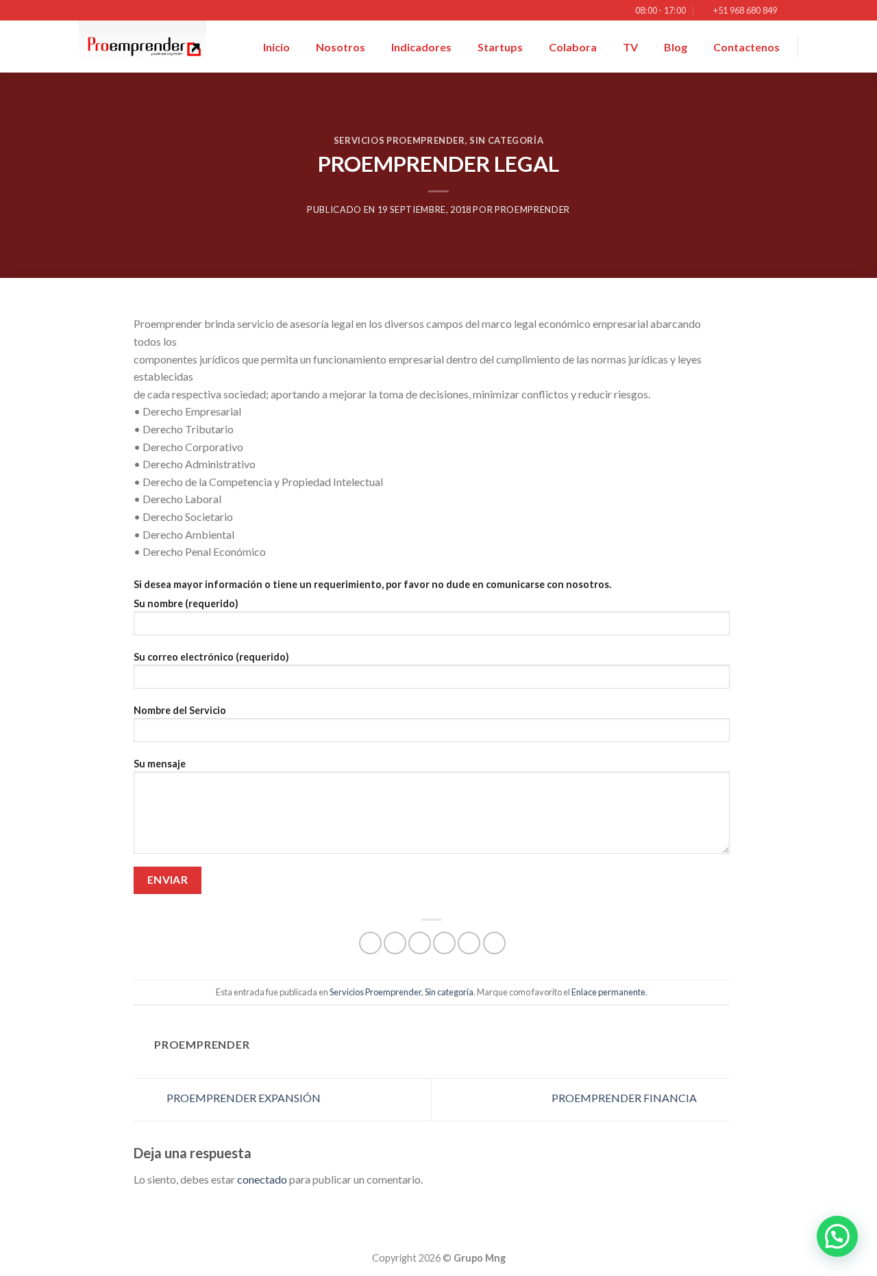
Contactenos (746, 46)
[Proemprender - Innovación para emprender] (147, 47)
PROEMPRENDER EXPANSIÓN (242, 1097)
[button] (837, 1236)
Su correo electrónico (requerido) (211, 657)
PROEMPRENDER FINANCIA (625, 1097)
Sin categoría (506, 140)
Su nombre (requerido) (186, 603)
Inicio (276, 46)
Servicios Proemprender (399, 140)
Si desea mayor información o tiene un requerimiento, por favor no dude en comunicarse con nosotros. (372, 584)
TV (630, 46)
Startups (500, 46)
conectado (262, 1179)
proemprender (532, 209)
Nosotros (340, 46)
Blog (675, 46)
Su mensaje (160, 763)
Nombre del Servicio (180, 710)
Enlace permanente (608, 991)
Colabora (573, 46)
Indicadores (421, 46)
